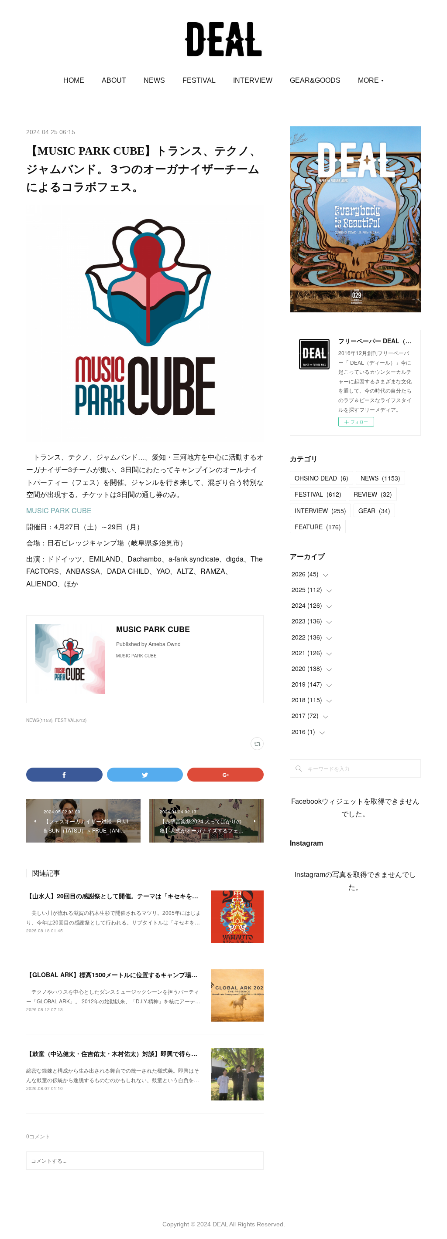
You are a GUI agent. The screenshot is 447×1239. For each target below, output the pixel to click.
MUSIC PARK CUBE (59, 510)
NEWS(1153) (39, 720)
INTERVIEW (252, 80)
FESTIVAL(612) (70, 720)
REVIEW (373, 494)
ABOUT (114, 80)
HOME (73, 80)
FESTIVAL (199, 80)
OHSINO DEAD (321, 478)
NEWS (154, 80)
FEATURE (318, 526)
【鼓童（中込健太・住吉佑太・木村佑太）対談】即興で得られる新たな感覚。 (133, 1053)
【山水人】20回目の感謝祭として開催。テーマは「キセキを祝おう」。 (124, 895)
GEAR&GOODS (315, 80)
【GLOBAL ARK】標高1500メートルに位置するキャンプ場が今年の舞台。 (130, 974)
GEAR (374, 510)
